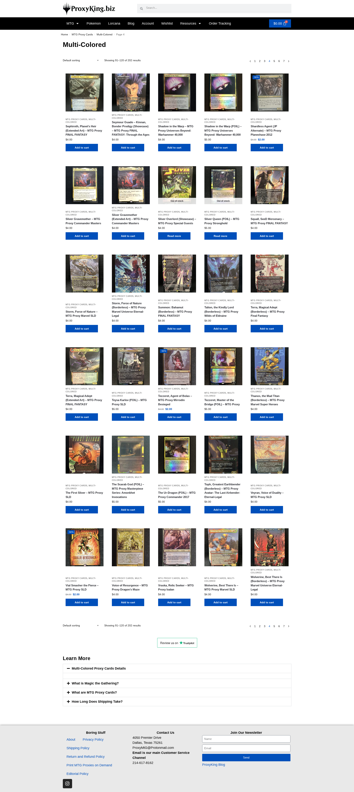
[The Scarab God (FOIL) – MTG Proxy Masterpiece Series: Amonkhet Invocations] (131, 455)
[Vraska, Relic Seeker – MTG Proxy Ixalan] (177, 547)
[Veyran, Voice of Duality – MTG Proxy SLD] (270, 455)
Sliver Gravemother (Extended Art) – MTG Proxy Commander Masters (130, 219)
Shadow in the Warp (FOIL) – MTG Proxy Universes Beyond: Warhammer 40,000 (223, 130)
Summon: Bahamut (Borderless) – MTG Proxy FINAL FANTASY (175, 311)
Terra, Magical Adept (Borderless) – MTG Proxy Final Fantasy (268, 311)
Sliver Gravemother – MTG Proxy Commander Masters (83, 221)
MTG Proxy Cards (82, 34)
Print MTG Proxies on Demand (89, 765)
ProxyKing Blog (213, 765)
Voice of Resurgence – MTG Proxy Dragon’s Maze (130, 587)
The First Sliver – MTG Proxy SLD (84, 495)
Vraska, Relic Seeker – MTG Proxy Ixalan (176, 587)
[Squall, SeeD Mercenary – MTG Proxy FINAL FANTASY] (270, 185)
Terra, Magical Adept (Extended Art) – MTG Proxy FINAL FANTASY (84, 400)
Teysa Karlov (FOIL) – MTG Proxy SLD (129, 402)
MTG (70, 23)
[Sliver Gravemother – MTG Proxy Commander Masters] (85, 185)
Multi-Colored (104, 34)
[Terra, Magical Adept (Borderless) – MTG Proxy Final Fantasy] (270, 274)
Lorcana (114, 23)
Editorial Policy (77, 774)
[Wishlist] (98, 79)
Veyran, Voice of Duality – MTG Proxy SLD (267, 495)
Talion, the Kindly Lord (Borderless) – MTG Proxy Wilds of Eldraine (221, 311)
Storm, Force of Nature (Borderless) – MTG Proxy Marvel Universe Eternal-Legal (129, 309)
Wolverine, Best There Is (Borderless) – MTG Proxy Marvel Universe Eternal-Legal (268, 583)
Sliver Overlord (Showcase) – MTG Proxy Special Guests (177, 221)
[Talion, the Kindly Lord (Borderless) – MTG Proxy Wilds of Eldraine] (223, 274)
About (71, 739)
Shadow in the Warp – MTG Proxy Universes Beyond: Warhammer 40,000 (175, 130)
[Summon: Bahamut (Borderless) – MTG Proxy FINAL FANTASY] (177, 274)
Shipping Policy (78, 748)
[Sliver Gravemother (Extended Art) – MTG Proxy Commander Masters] (131, 185)
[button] (177, 668)
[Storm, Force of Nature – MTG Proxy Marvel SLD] (85, 274)
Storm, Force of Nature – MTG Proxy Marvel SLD (82, 313)
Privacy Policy (93, 739)
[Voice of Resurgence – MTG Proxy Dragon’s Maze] (131, 547)
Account (148, 23)
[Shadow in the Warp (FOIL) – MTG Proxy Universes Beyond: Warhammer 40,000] (223, 92)
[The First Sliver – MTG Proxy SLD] (85, 455)
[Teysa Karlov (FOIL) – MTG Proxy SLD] (131, 366)
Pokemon (94, 23)
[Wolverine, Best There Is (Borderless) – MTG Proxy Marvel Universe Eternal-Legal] (270, 547)
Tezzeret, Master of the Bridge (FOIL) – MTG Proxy (222, 402)
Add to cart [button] (82, 147)
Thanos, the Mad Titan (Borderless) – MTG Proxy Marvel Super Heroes (268, 400)
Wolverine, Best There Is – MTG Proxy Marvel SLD (221, 587)
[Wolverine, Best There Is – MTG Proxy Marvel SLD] (223, 547)
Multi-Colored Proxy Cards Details (99, 668)
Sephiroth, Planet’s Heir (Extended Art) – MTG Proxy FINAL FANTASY (84, 130)
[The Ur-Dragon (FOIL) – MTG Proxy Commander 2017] (177, 455)
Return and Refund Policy (86, 757)
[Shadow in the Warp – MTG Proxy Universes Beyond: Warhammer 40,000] (177, 92)
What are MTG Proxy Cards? (94, 692)
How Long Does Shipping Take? (97, 701)
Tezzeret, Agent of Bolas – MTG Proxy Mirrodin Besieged (175, 400)
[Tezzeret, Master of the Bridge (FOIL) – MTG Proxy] (223, 366)
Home (64, 34)
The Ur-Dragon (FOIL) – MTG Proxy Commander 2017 (177, 495)
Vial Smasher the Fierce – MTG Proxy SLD (82, 587)
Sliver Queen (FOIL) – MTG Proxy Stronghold (221, 221)
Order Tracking (220, 23)
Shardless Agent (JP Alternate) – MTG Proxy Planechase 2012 (266, 130)
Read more (174, 235)
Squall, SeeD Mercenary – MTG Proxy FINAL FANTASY (269, 221)
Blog (131, 23)
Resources (188, 23)
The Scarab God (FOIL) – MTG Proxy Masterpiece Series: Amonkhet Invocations (128, 491)
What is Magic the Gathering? (95, 683)
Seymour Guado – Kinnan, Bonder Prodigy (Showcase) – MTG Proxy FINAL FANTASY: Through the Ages (130, 128)
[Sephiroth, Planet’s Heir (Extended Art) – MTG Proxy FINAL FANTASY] (85, 92)
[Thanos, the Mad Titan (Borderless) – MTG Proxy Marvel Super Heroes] (270, 366)
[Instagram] (67, 783)
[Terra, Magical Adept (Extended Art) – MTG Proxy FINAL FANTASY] (85, 366)
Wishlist (167, 23)
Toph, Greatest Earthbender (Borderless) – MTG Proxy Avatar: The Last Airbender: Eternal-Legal (222, 491)
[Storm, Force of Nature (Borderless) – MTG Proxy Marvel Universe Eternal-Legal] (131, 274)
